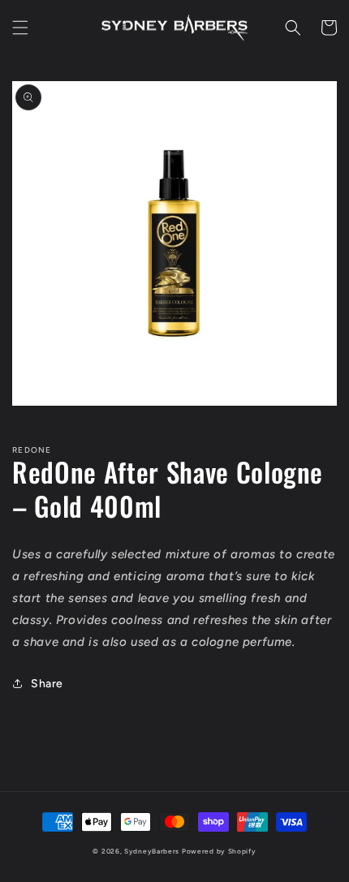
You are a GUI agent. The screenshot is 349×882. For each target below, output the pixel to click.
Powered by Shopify (219, 851)
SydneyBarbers (151, 851)
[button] (20, 27)
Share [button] (47, 684)
